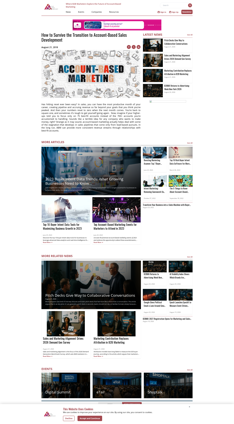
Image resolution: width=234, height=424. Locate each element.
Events (81, 12)
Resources (114, 12)
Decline (68, 418)
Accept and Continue (90, 418)
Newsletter (187, 12)
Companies (97, 12)
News (68, 12)
